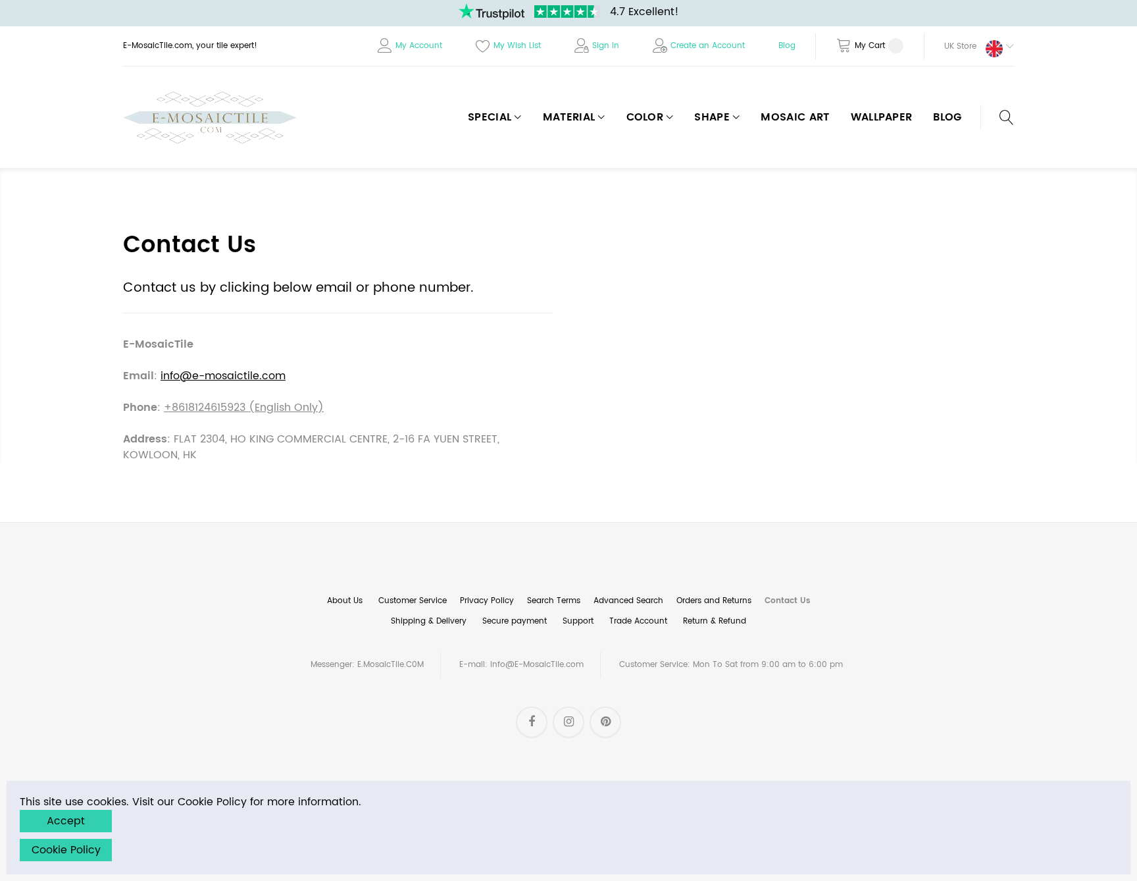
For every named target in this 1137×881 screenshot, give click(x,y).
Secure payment (514, 621)
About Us (345, 601)
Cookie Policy (66, 850)
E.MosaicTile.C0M (390, 664)
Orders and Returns (713, 601)
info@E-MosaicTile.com (537, 664)
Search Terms (553, 601)
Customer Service (412, 601)
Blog (787, 46)
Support (578, 621)
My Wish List (517, 46)
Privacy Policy (487, 601)
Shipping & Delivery (429, 621)
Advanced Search (628, 601)
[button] (969, 46)
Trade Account (638, 621)
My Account (418, 46)
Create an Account (707, 46)
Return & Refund (714, 621)
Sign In (605, 46)
